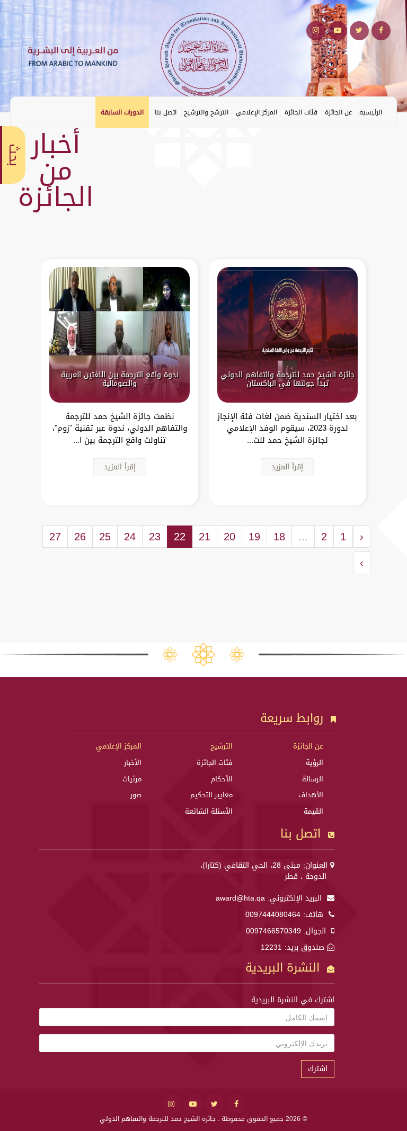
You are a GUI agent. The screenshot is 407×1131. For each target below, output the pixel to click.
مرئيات (131, 779)
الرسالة (312, 779)
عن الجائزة (338, 112)
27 (55, 537)
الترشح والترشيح (206, 112)
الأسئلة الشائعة (209, 811)
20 (229, 537)
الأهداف (310, 795)
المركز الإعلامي (256, 112)
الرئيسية (370, 112)
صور (135, 795)
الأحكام (222, 779)
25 (105, 537)
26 (80, 537)
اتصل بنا (165, 112)
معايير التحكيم (211, 795)
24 (130, 537)
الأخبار (132, 762)
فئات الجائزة (301, 112)
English (26, 112)
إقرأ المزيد (287, 467)
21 (204, 537)
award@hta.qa (240, 898)
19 (254, 537)
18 (279, 537)
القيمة (313, 811)
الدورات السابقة (122, 112)
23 (155, 537)
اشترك (318, 1069)
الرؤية (314, 762)
